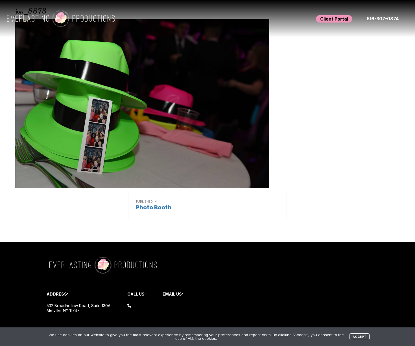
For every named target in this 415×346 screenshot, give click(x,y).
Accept (359, 336)
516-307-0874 (383, 18)
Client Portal (334, 19)
